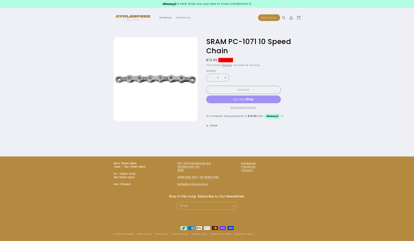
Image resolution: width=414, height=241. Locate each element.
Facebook (248, 167)
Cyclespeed (128, 234)
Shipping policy (199, 234)
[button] (284, 17)
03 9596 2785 (209, 177)
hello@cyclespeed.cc (192, 184)
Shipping (227, 65)
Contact (247, 170)
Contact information (220, 234)
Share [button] (214, 125)
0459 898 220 (187, 177)
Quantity (211, 70)
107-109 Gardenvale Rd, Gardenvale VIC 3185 (194, 166)
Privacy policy (161, 234)
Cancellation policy (244, 234)
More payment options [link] (243, 107)
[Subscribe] (233, 206)
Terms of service (180, 234)
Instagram (248, 163)
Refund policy (145, 234)
